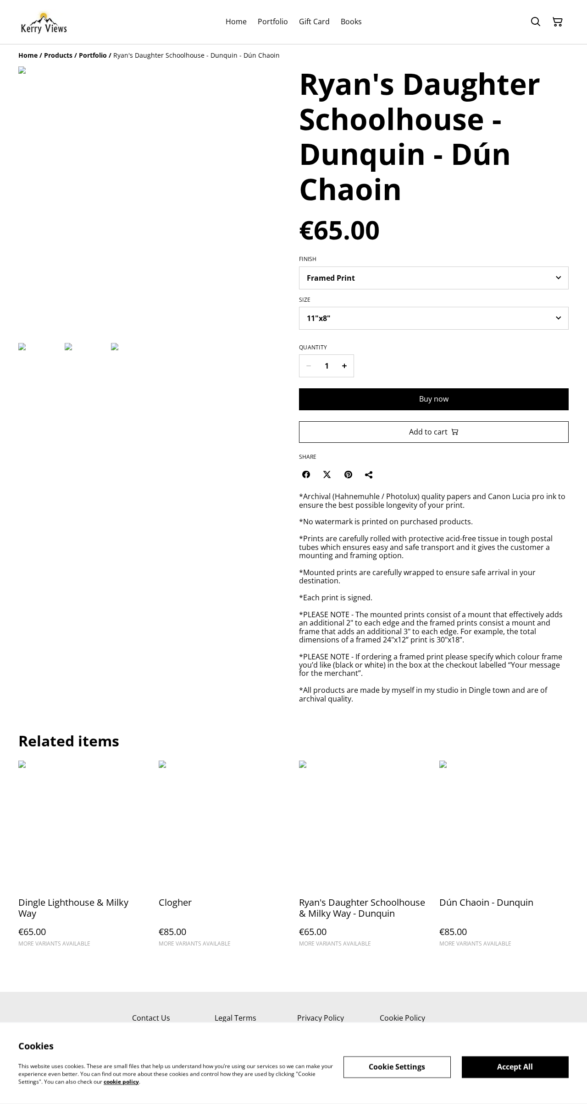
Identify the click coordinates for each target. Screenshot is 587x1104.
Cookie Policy (402, 1018)
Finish (308, 259)
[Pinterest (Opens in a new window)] (348, 474)
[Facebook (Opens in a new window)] (306, 474)
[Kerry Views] (43, 22)
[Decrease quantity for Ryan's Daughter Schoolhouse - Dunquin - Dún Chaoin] (308, 365)
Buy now (434, 399)
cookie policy (121, 1081)
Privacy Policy (320, 1018)
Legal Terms (235, 1018)
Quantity (313, 347)
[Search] (536, 22)
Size (304, 300)
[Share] (369, 474)
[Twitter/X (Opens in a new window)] (327, 474)
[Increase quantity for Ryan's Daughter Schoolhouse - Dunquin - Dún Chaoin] (344, 365)
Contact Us (151, 1018)
